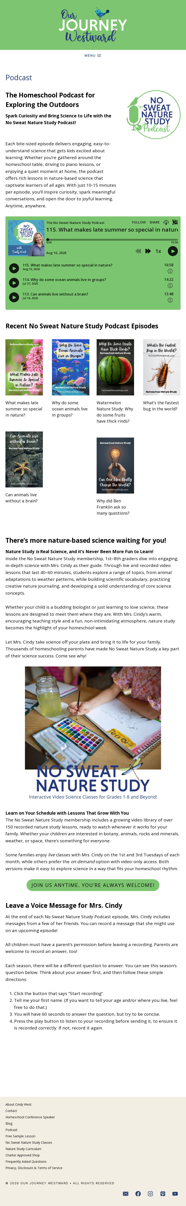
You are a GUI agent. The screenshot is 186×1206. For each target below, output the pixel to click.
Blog (8, 1123)
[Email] (125, 1194)
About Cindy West (18, 1104)
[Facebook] (138, 1194)
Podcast (11, 1130)
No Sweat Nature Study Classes (28, 1142)
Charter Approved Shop (22, 1155)
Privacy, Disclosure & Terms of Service (33, 1168)
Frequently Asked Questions (25, 1161)
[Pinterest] (162, 1194)
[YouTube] (175, 1194)
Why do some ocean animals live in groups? (70, 409)
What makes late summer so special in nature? (23, 409)
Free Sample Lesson (20, 1136)
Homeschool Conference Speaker (30, 1117)
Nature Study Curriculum (23, 1149)
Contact (11, 1111)
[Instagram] (150, 1194)
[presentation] (24, 367)
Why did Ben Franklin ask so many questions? (113, 507)
